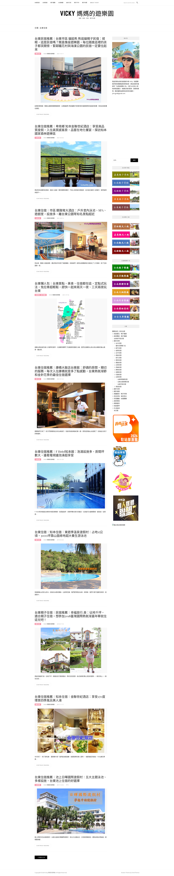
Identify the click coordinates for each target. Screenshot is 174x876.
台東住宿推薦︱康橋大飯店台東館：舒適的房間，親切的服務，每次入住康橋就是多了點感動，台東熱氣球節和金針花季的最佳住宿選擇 (71, 371)
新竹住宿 (118, 348)
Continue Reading (42, 114)
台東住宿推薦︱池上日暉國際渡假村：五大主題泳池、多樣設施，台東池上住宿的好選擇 (71, 779)
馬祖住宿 (118, 386)
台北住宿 (118, 343)
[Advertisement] (125, 125)
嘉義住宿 (118, 362)
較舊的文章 (42, 857)
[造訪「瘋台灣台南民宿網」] (118, 526)
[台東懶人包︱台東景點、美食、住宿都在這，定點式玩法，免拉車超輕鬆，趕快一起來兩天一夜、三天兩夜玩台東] (71, 321)
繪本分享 (68, 2)
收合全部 (122, 331)
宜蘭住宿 (118, 372)
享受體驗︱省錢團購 (120, 398)
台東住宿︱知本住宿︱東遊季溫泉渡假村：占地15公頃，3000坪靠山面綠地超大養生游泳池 (69, 534)
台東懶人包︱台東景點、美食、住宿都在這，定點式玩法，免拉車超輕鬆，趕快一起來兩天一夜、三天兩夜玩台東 (71, 287)
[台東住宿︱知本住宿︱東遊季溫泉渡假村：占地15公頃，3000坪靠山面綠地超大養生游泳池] (71, 566)
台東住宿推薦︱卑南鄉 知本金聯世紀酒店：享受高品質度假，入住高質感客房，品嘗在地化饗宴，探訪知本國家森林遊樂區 (71, 129)
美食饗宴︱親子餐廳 (120, 336)
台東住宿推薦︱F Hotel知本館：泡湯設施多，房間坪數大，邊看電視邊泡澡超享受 (69, 453)
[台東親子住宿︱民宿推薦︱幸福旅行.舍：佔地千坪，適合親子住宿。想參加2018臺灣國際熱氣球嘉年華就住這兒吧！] (71, 650)
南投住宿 (118, 355)
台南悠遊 (37, 2)
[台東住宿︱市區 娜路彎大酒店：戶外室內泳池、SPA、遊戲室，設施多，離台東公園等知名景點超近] (71, 241)
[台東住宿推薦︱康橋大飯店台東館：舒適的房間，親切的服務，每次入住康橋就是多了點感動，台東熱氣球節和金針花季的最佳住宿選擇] (71, 405)
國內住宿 (38, 53)
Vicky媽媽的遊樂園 (49, 53)
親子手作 (76, 2)
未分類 (116, 410)
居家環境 (117, 401)
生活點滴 (117, 408)
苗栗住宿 (118, 350)
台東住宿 (38, 137)
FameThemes (135, 872)
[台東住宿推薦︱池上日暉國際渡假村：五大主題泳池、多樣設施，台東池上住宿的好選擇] (71, 811)
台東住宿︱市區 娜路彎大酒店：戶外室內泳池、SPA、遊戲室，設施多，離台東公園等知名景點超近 (71, 212)
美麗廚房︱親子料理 (120, 394)
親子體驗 (53, 2)
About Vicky (94, 2)
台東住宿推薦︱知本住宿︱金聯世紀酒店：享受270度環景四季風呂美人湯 (70, 698)
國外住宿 (117, 389)
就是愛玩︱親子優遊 (41, 295)
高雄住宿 (118, 367)
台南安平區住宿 (119, 338)
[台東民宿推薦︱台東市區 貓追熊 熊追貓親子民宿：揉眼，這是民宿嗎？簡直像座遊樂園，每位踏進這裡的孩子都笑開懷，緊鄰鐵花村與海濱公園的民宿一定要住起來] (71, 80)
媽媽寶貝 (117, 403)
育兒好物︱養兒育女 (120, 396)
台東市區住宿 (122, 384)
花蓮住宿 (118, 374)
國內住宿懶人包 (121, 346)
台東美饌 (38, 785)
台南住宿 (118, 365)
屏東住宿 (118, 370)
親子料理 (84, 2)
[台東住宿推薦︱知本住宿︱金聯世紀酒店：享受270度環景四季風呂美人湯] (71, 731)
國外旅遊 (117, 391)
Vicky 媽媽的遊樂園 (87, 13)
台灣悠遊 (45, 2)
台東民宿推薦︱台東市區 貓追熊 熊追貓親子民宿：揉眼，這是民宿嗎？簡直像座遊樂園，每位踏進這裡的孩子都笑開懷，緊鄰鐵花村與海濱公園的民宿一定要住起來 (71, 43)
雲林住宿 (118, 360)
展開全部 (115, 331)
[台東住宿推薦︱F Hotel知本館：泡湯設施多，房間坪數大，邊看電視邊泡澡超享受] (71, 486)
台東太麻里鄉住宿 (123, 382)
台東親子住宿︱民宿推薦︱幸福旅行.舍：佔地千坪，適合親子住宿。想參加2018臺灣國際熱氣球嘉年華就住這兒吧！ (71, 616)
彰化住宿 (118, 358)
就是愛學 (117, 406)
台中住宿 (118, 353)
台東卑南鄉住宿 (122, 379)
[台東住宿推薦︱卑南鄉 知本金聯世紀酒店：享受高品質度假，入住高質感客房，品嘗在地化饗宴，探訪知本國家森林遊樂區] (71, 164)
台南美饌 (60, 2)
